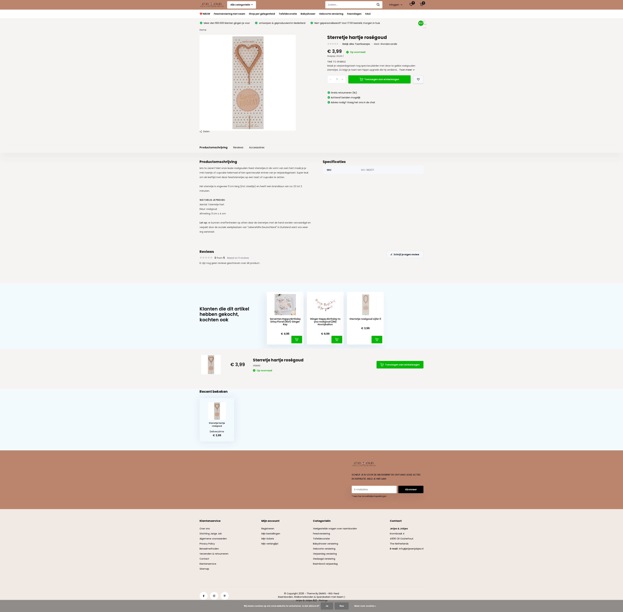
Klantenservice (208, 563)
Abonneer (411, 489)
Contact (204, 558)
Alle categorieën (240, 4)
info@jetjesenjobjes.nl (411, 548)
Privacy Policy (207, 543)
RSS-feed (334, 593)
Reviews (238, 147)
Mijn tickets (267, 538)
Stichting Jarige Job (211, 533)
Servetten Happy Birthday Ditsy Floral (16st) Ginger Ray (285, 322)
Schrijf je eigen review (406, 254)
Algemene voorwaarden (213, 538)
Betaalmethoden (209, 548)
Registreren (267, 528)
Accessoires (256, 147)
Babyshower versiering (325, 543)
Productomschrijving (213, 147)
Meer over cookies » (365, 606)
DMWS (322, 593)
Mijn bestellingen (270, 533)
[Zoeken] (378, 4)
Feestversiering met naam (229, 13)
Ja (327, 606)
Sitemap (204, 568)
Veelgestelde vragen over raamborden (335, 528)
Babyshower (308, 13)
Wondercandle (388, 44)
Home (203, 29)
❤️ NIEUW (205, 13)
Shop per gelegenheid (262, 13)
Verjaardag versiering (325, 553)
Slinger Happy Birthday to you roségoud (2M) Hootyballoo (325, 322)
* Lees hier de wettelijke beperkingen (369, 496)
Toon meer (406, 69)
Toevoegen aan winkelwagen (381, 79)
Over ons (205, 528)
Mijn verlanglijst (269, 543)
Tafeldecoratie (288, 13)
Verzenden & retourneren (214, 553)
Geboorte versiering (331, 13)
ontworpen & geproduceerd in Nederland (281, 23)
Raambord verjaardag (325, 563)
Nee (342, 606)
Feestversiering (321, 533)
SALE (368, 13)
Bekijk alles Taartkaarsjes (356, 44)
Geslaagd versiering (324, 558)
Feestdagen (354, 13)
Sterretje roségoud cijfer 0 (365, 319)
